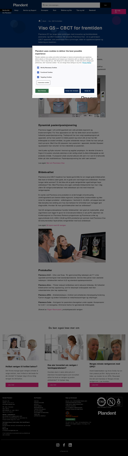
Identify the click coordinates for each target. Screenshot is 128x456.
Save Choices (42, 91)
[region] (64, 72)
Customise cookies (43, 82)
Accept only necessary (71, 91)
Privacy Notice (86, 63)
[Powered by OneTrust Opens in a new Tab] (88, 97)
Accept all (87, 91)
